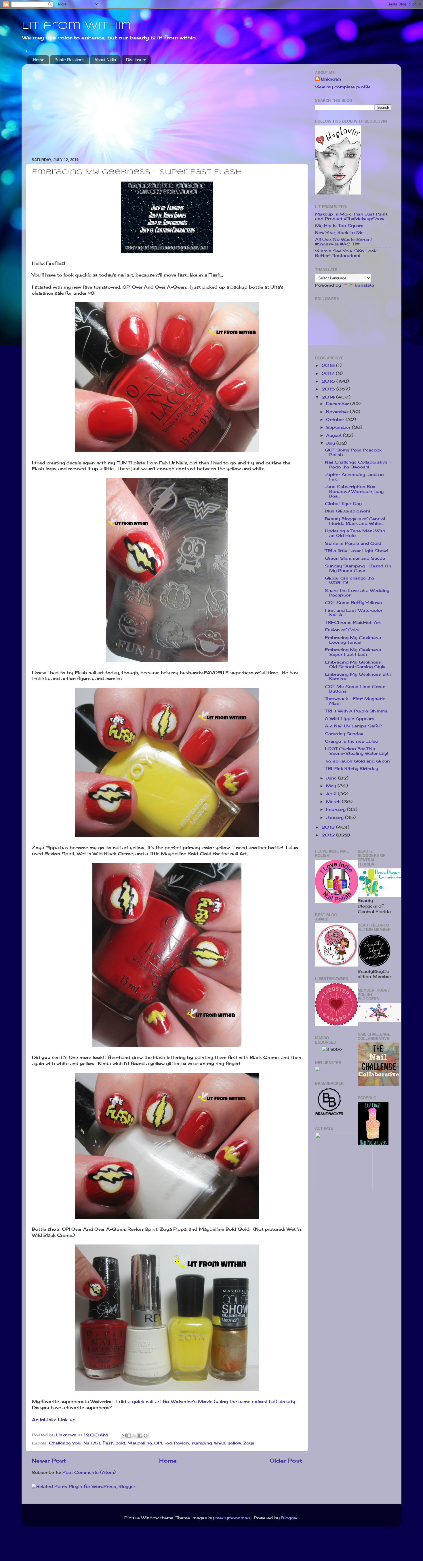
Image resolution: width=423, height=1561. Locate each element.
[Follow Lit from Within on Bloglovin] (338, 193)
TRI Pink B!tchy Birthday (351, 768)
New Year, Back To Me (339, 232)
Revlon (181, 1443)
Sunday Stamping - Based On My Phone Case (358, 568)
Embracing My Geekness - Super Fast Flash (354, 652)
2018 (328, 365)
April (332, 794)
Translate (364, 285)
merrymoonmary (233, 1518)
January (335, 817)
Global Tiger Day (343, 503)
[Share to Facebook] (140, 1435)
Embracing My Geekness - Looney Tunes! (354, 640)
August (334, 435)
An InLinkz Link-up (54, 1419)
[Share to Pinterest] (145, 1435)
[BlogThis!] (129, 1435)
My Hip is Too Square (339, 225)
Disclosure (136, 59)
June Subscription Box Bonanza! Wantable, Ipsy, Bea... (354, 491)
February (336, 809)
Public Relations (69, 59)
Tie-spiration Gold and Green (357, 761)
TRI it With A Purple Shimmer (357, 711)
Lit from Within (76, 26)
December (338, 403)
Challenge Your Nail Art (74, 1443)
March (334, 801)
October (336, 419)
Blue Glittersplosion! (347, 511)
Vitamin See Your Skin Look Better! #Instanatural (345, 253)
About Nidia (105, 59)
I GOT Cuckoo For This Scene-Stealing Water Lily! (356, 751)
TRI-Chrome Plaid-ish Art (353, 622)
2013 (328, 827)
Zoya (248, 1443)
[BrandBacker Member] (329, 1115)
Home (38, 59)
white (219, 1443)
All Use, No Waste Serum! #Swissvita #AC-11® (343, 241)
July (331, 443)
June (332, 778)
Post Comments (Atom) (89, 1472)
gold (120, 1443)
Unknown (331, 79)
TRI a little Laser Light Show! (356, 550)
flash (107, 1443)
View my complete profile (343, 87)
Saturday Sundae (344, 733)
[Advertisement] (167, 108)
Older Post (286, 1460)
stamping (201, 1443)
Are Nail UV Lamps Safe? (353, 726)
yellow (234, 1443)
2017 (328, 373)
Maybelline (139, 1443)
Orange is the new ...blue (351, 741)
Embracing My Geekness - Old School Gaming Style (355, 664)
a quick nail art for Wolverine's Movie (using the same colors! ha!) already (211, 1401)
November (338, 411)
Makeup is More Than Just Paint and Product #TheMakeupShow (351, 216)
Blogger (289, 1518)
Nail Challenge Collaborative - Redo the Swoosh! (358, 464)
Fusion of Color (342, 630)
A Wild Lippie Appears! (350, 718)
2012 (328, 835)
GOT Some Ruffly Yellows (353, 602)
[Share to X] (135, 1435)
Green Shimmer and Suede (355, 558)
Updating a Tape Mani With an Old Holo (355, 533)
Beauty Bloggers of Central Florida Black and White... (355, 521)
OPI (158, 1443)
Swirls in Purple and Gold (353, 543)
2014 (328, 397)
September (339, 427)
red (168, 1443)
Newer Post (49, 1460)
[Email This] (124, 1435)
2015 (328, 389)
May (332, 786)
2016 (328, 381)
